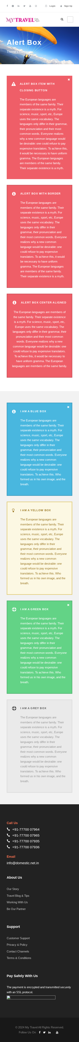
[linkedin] (18, 6)
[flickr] (13, 6)
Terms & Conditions (19, 958)
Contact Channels (18, 951)
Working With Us (17, 902)
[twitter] (24, 6)
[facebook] (7, 6)
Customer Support (18, 938)
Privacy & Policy (17, 944)
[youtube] (30, 6)
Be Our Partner (16, 909)
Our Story (13, 889)
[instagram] (36, 6)
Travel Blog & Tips (18, 895)
